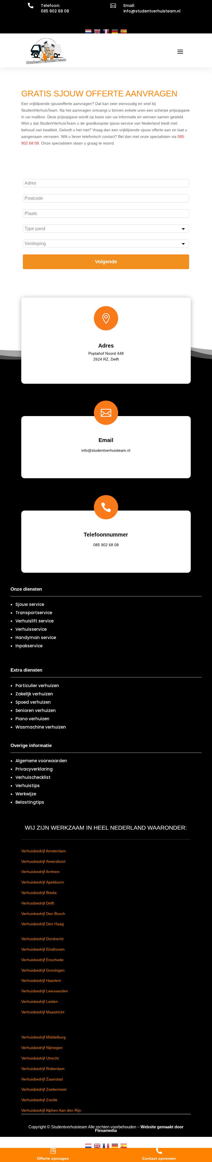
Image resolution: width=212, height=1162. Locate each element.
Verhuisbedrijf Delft (37, 903)
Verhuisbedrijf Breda (39, 892)
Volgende (106, 261)
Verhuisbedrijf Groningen (43, 970)
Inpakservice (29, 646)
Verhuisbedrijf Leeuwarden (44, 991)
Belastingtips (29, 802)
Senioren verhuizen (35, 710)
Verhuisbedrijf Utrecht (40, 1058)
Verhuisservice (31, 629)
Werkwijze (25, 794)
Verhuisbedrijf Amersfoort (43, 861)
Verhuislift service (34, 621)
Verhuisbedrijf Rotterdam (43, 1068)
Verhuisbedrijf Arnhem (40, 871)
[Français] (106, 31)
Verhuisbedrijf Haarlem (41, 980)
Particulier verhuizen (37, 685)
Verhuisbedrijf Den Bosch (43, 913)
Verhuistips (27, 785)
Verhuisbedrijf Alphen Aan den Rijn (51, 1110)
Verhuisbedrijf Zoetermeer (44, 1089)
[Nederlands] (88, 31)
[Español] (123, 31)
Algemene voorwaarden (41, 761)
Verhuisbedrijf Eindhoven (43, 949)
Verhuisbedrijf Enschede (42, 960)
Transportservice (33, 613)
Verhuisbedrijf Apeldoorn (42, 882)
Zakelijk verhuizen (34, 694)
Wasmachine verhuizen (40, 727)
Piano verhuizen (32, 719)
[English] (97, 31)
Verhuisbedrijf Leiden (39, 1001)
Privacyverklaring (34, 769)
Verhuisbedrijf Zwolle (39, 1100)
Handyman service (35, 637)
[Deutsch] (114, 31)
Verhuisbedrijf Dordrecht (42, 939)
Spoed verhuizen (33, 702)
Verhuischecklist (33, 777)
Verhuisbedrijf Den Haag (42, 924)
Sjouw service (29, 604)
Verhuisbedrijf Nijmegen (42, 1047)
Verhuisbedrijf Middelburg (43, 1037)
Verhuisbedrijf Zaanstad (42, 1079)
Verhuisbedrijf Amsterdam (43, 851)
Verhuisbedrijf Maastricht (42, 1012)
